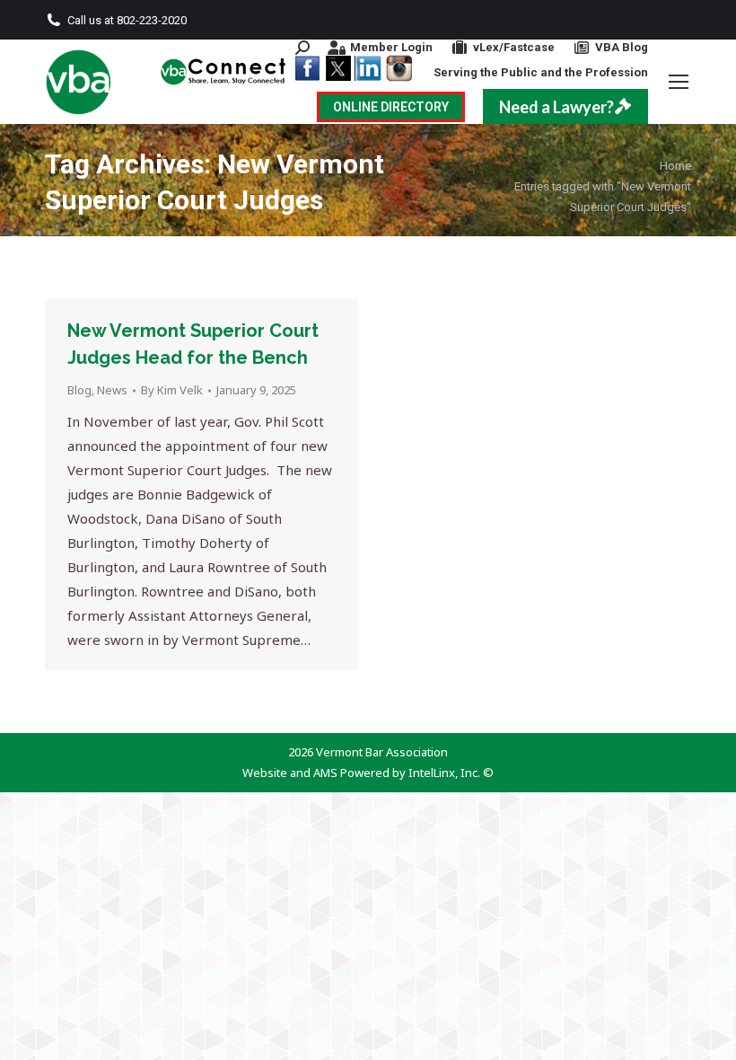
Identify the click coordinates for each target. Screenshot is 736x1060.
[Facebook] (307, 68)
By (172, 390)
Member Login (391, 47)
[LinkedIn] (368, 68)
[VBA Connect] (224, 71)
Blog (79, 390)
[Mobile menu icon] (678, 81)
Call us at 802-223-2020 (127, 20)
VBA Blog (621, 47)
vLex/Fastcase (514, 47)
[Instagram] (398, 68)
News (112, 390)
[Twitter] (337, 68)
